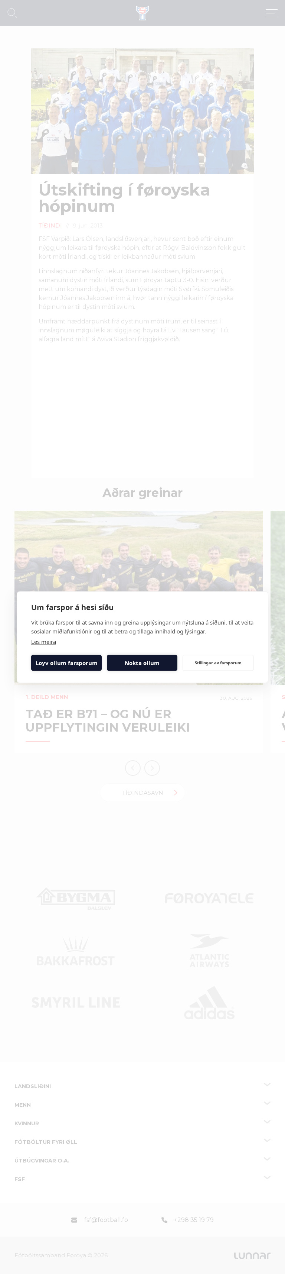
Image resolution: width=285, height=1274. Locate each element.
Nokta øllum (142, 663)
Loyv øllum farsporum (67, 663)
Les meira (43, 641)
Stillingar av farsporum (218, 662)
